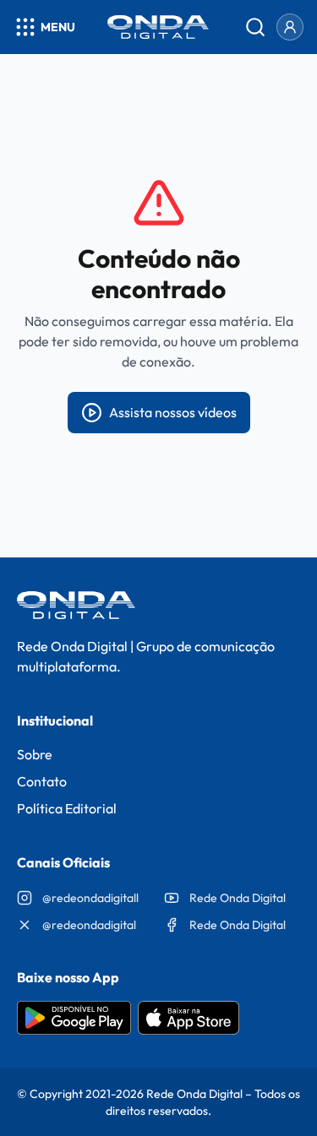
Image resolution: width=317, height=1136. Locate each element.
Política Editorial (67, 808)
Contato (42, 781)
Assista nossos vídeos (173, 412)
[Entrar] (289, 27)
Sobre (34, 754)
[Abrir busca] (255, 27)
